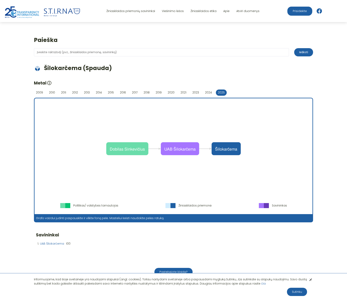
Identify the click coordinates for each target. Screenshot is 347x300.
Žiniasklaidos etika (203, 11)
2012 (75, 93)
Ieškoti (303, 52)
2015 (111, 93)
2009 (39, 93)
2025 (221, 93)
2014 (99, 93)
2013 (87, 93)
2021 (183, 93)
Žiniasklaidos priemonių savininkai (130, 11)
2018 (147, 93)
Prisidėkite (300, 11)
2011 (63, 93)
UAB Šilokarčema (52, 244)
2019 (159, 93)
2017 (135, 93)
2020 (171, 93)
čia (263, 284)
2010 (52, 93)
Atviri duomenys (247, 11)
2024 (208, 93)
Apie (226, 11)
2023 (195, 93)
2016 (123, 93)
